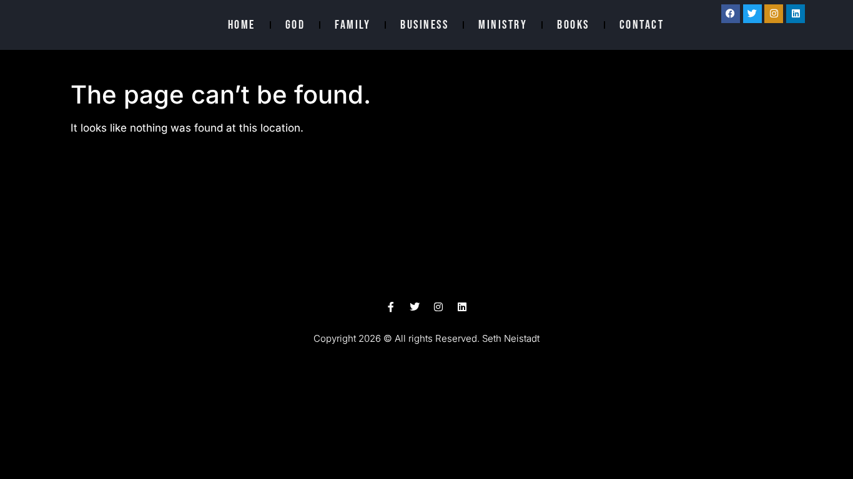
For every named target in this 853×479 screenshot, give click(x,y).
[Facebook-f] (391, 307)
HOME (241, 24)
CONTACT (641, 24)
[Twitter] (752, 13)
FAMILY (352, 24)
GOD (295, 24)
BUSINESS (424, 24)
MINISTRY (502, 24)
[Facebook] (730, 13)
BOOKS (573, 24)
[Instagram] (773, 13)
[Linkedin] (795, 13)
